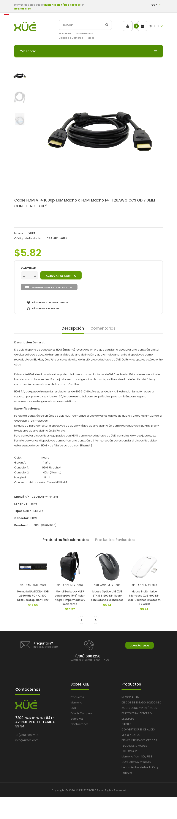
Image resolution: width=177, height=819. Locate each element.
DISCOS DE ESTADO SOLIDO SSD (141, 702)
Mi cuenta (65, 33)
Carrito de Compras (71, 38)
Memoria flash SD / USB (137, 756)
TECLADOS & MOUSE (134, 746)
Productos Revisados (115, 539)
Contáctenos (139, 645)
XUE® (31, 233)
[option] (99, 131)
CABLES (126, 724)
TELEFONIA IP (129, 751)
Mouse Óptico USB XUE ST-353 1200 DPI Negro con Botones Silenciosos (107, 596)
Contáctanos (79, 724)
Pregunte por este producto (52, 287)
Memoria (76, 702)
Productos (77, 697)
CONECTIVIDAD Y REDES (136, 762)
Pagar (90, 38)
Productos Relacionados (66, 539)
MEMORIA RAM (130, 697)
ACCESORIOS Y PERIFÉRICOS (139, 708)
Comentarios (102, 328)
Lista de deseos (83, 33)
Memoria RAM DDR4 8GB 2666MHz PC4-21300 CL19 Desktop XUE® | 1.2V (33, 596)
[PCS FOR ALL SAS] (25, 30)
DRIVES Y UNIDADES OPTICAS (139, 740)
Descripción (73, 328)
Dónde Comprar (81, 713)
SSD (73, 708)
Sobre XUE (77, 719)
